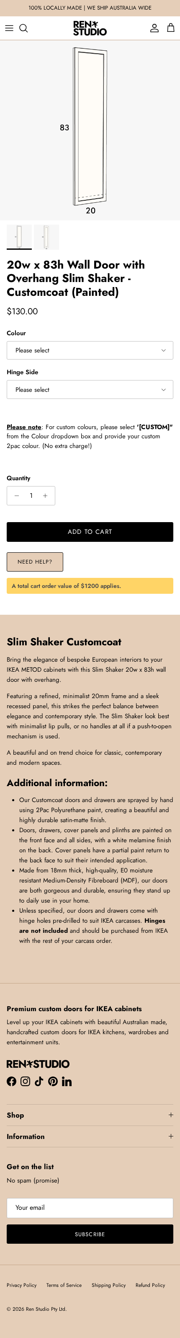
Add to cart (90, 531)
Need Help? (35, 562)
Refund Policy (150, 1285)
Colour (16, 333)
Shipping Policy (109, 1285)
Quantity (18, 478)
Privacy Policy (21, 1285)
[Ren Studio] (90, 28)
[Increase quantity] (47, 496)
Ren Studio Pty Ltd (45, 1309)
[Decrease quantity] (14, 496)
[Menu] (9, 28)
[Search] (27, 28)
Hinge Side (22, 372)
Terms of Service (64, 1285)
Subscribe (90, 1234)
